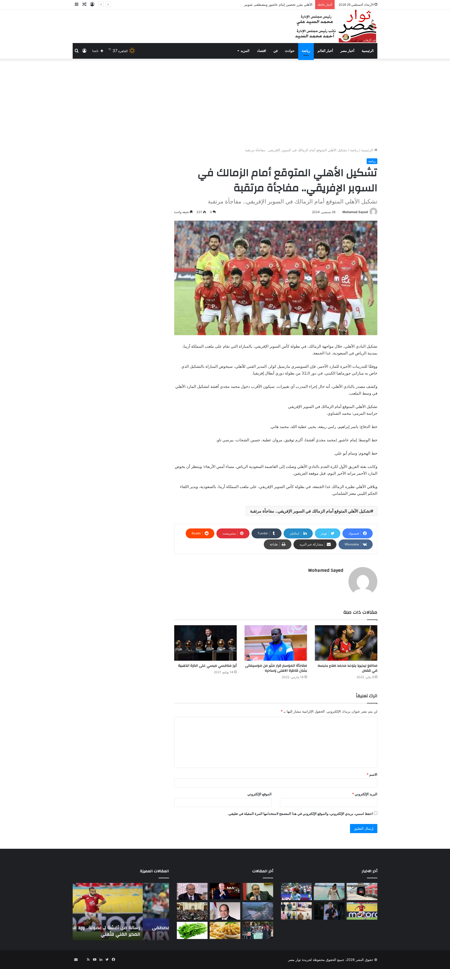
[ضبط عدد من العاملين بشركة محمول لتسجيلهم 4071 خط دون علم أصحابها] (296, 911)
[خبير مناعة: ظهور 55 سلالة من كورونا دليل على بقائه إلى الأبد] (192, 891)
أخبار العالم (325, 51)
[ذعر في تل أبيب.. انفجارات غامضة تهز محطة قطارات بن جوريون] (362, 891)
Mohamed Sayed (355, 212)
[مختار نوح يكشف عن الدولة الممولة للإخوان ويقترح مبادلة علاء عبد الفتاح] (257, 891)
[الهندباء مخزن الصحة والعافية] (192, 930)
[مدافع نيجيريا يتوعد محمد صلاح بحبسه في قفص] (346, 642)
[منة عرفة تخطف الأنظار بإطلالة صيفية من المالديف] (329, 891)
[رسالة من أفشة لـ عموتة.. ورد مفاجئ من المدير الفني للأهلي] (362, 911)
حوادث (290, 51)
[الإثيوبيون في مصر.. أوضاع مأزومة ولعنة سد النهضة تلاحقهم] (257, 930)
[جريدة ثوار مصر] (335, 26)
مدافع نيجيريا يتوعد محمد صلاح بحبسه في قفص (347, 668)
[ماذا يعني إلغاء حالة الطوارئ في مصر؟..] (192, 911)
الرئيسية (368, 51)
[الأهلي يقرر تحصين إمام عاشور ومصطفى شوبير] (296, 891)
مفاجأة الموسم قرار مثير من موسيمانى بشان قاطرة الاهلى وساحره (276, 668)
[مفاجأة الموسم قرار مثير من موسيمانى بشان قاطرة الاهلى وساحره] (276, 642)
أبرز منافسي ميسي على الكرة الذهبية (207, 665)
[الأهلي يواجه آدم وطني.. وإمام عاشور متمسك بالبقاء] (329, 911)
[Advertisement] (225, 103)
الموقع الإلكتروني (259, 794)
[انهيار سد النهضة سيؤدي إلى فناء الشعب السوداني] (257, 911)
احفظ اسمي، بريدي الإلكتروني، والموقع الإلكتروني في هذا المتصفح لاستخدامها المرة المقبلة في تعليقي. (300, 813)
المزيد (245, 51)
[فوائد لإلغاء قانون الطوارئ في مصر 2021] (225, 911)
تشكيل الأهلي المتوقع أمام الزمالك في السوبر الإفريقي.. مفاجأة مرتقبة (310, 511)
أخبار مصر (347, 51)
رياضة (306, 51)
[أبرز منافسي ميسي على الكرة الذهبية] (205, 642)
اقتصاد (261, 51)
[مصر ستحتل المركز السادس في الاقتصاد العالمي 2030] (225, 891)
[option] (121, 911)
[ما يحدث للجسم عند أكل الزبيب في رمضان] (225, 930)
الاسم (372, 774)
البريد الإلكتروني (364, 794)
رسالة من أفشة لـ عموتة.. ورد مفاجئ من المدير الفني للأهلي (123, 930)
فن (275, 51)
